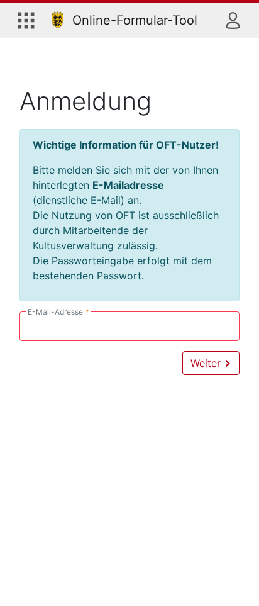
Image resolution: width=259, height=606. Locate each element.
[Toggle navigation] (26, 19)
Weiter (207, 363)
